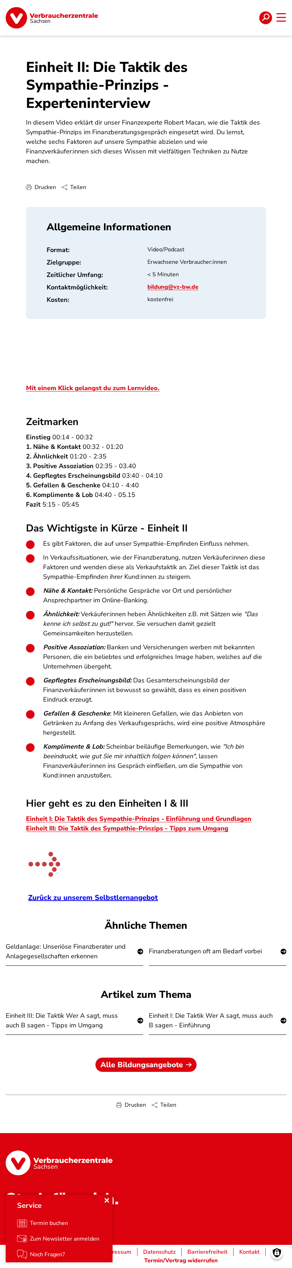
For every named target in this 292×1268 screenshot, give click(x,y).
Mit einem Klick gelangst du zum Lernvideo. (93, 388)
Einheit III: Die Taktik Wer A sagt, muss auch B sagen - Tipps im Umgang (62, 1020)
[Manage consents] (277, 1253)
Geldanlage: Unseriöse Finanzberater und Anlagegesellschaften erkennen (66, 951)
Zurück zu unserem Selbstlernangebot (93, 897)
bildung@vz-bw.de (172, 287)
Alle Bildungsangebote (141, 1065)
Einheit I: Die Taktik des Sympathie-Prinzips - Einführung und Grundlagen (138, 818)
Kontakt (249, 1252)
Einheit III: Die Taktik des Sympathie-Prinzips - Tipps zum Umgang (127, 828)
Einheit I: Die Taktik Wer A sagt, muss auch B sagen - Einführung (211, 1020)
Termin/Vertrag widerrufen (181, 1260)
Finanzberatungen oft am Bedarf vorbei (205, 951)
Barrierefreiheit (207, 1252)
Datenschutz (159, 1252)
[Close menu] (107, 1200)
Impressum (117, 1252)
